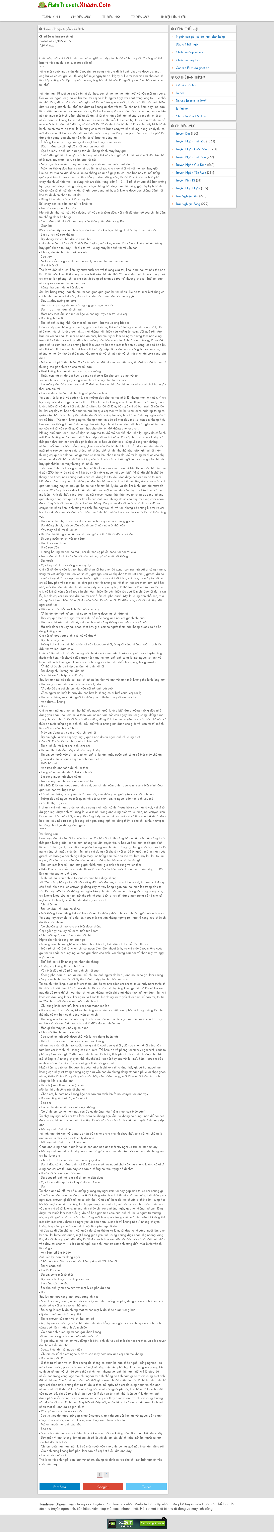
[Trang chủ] (75, 9)
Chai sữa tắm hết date (190, 116)
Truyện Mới (140, 16)
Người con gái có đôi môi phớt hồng (200, 36)
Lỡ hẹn (180, 92)
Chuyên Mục (81, 16)
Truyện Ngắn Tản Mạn (191, 172)
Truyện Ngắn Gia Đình (69, 28)
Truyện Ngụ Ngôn (188, 188)
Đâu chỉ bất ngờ (187, 44)
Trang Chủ (51, 16)
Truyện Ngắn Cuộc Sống (192, 149)
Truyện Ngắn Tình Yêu (190, 141)
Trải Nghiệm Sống (188, 203)
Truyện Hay (111, 16)
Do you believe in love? (191, 100)
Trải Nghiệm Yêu (187, 196)
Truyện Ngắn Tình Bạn (191, 156)
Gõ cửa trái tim (185, 85)
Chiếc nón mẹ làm (188, 59)
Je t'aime (181, 108)
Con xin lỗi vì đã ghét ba (192, 67)
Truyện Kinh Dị (185, 180)
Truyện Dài (183, 133)
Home (47, 28)
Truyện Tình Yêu (173, 16)
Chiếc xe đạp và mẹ (189, 52)
